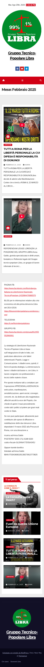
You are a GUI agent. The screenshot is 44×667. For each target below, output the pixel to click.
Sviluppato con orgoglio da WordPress (15, 653)
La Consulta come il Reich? (19, 498)
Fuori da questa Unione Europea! (22, 525)
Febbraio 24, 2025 (13, 165)
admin (27, 165)
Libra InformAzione (13, 493)
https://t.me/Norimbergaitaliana (17, 323)
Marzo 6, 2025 (14, 531)
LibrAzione (7, 144)
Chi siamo (5, 662)
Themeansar (22, 656)
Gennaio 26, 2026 (15, 504)
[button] (41, 80)
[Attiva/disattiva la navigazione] (22, 80)
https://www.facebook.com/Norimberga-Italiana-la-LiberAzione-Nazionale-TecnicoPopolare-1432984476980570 (20, 291)
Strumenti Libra (15, 662)
